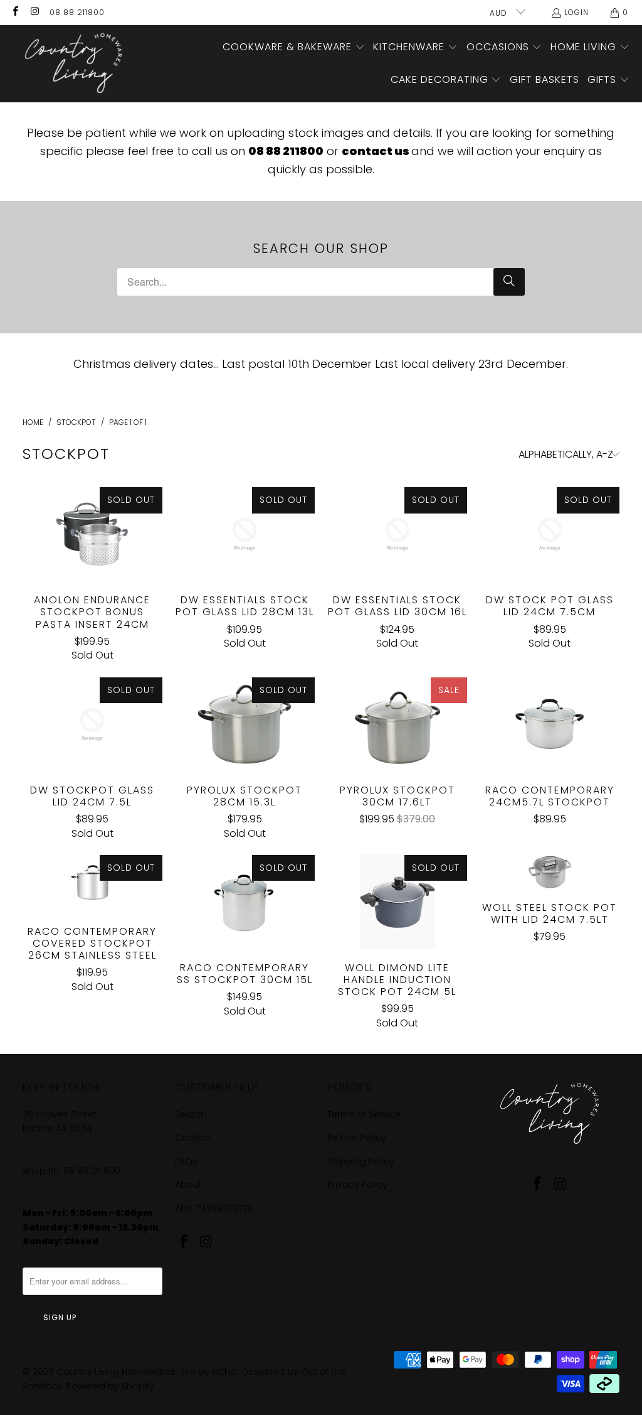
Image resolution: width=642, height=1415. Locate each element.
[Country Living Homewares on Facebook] (14, 12)
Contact (193, 1137)
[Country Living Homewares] (71, 63)
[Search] (509, 282)
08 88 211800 (77, 12)
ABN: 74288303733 (214, 1208)
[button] (294, 47)
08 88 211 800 (93, 1171)
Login (576, 12)
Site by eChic (209, 1371)
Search (190, 1114)
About (188, 1184)
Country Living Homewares (116, 1371)
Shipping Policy (360, 1161)
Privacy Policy (357, 1184)
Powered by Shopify (110, 1386)
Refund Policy (356, 1137)
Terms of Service (364, 1114)
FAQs (186, 1161)
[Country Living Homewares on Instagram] (34, 12)
